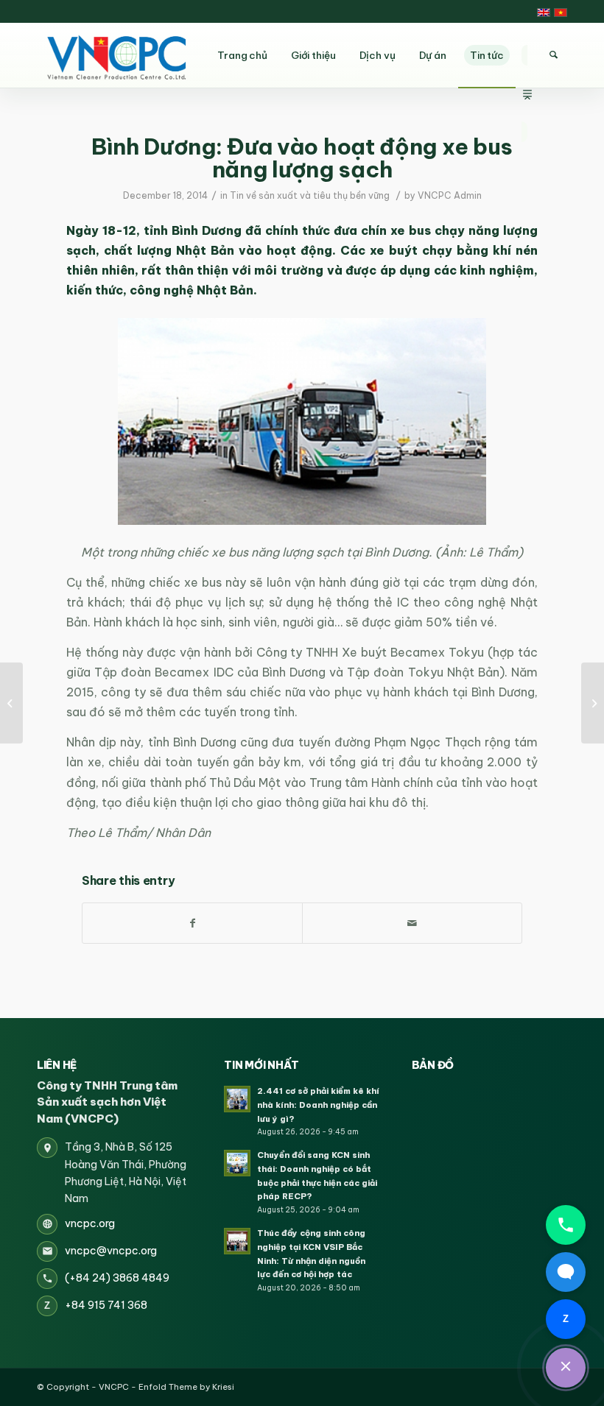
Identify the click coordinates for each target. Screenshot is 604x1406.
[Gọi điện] (566, 1225)
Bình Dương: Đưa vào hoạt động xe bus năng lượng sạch (302, 158)
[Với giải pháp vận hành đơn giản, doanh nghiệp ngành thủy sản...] (11, 703)
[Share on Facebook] (192, 923)
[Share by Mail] (412, 923)
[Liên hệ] (566, 1368)
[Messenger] (566, 1272)
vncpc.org (90, 1223)
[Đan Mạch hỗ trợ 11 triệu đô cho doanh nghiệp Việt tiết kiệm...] (592, 703)
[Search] (553, 55)
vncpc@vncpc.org (111, 1250)
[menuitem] (527, 55)
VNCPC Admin (450, 195)
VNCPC (114, 1387)
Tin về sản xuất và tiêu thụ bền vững (310, 195)
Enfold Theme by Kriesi (186, 1387)
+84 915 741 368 (106, 1305)
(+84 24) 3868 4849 (117, 1278)
